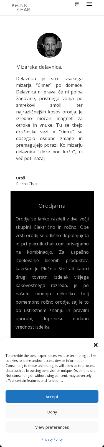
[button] (95, 345)
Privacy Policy (52, 439)
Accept (52, 396)
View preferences (52, 427)
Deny (52, 412)
